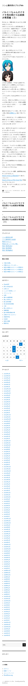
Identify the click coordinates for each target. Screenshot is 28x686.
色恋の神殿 (7, 321)
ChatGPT (6, 284)
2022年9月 (7, 473)
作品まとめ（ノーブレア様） (10, 244)
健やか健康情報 (8, 297)
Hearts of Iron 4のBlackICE (10, 175)
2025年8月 (7, 397)
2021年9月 (7, 499)
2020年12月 (7, 518)
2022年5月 (7, 482)
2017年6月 (7, 609)
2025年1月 (7, 412)
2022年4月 (7, 484)
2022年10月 (7, 471)
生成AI (6, 319)
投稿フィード (7, 671)
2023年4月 (7, 458)
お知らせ (6, 288)
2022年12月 (7, 466)
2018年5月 (7, 585)
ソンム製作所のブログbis (12, 5)
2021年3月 (7, 512)
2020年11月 (7, 520)
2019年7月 (7, 555)
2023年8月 (7, 449)
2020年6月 (7, 531)
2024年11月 (7, 417)
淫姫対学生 (7, 317)
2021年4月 (7, 510)
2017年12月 (7, 596)
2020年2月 (7, 540)
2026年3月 (7, 382)
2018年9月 (7, 577)
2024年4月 (7, 432)
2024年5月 (7, 430)
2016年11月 (7, 624)
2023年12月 (7, 440)
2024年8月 (7, 423)
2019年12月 (7, 544)
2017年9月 (7, 603)
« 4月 (6, 360)
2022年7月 (7, 477)
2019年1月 (7, 568)
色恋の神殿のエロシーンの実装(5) (13, 269)
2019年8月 (7, 553)
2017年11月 (7, 598)
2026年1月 (7, 386)
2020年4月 (7, 536)
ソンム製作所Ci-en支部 (9, 239)
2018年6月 (7, 583)
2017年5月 (7, 611)
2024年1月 (7, 438)
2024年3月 (7, 434)
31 (17, 357)
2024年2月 (7, 436)
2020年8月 (7, 527)
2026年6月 (7, 376)
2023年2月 (7, 462)
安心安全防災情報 (9, 304)
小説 (5, 306)
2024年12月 (7, 415)
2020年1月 (7, 542)
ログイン (6, 668)
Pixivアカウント (6, 241)
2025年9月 (7, 395)
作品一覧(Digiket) (7, 250)
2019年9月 (7, 551)
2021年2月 (7, 514)
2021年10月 (7, 497)
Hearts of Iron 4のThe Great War (12, 180)
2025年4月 (7, 406)
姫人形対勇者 (7, 301)
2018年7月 (7, 581)
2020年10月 (7, 523)
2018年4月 (7, 588)
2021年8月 (7, 501)
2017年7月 (7, 607)
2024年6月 (7, 427)
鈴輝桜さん (13, 113)
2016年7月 (7, 633)
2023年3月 (7, 460)
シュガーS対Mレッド (10, 291)
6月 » (21, 360)
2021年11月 (7, 495)
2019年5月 (7, 559)
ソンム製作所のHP (7, 237)
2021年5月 (7, 508)
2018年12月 (7, 570)
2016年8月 (7, 631)
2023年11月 (7, 443)
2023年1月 (7, 464)
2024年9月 (7, 421)
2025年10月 (7, 393)
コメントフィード (9, 673)
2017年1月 (7, 620)
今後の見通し (7, 263)
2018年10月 (7, 575)
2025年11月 (7, 391)
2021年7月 (7, 503)
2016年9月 (7, 629)
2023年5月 (7, 456)
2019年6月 (7, 557)
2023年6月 (7, 453)
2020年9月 (7, 525)
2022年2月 (7, 488)
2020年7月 (7, 529)
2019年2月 (7, 566)
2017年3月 (7, 616)
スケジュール (7, 293)
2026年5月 (7, 378)
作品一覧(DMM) (7, 248)
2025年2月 (7, 410)
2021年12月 (7, 492)
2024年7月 (7, 425)
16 (14, 350)
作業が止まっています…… (11, 265)
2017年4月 (7, 613)
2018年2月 (7, 592)
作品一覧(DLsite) (7, 246)
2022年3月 (7, 486)
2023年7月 (7, 451)
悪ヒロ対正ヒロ (8, 308)
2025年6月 (7, 402)
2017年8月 (7, 605)
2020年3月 (7, 538)
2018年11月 (7, 572)
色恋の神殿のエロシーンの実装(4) (13, 271)
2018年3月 (7, 590)
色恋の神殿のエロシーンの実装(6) (13, 267)
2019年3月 (7, 564)
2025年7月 (7, 399)
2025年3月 (7, 408)
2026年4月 (7, 380)
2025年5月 (7, 404)
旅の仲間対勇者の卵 (9, 312)
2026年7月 (7, 373)
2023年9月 (7, 447)
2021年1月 (7, 516)
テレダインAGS (8, 190)
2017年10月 (7, 601)
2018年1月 (7, 594)
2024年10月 (7, 419)
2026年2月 (7, 384)
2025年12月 (7, 389)
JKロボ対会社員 (8, 286)
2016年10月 (7, 626)
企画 (5, 295)
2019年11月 (7, 546)
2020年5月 (7, 533)
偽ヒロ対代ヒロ (8, 299)
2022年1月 (7, 490)
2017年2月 (7, 618)
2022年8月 (7, 475)
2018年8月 (7, 579)
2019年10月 (7, 549)
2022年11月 (7, 469)
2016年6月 (7, 635)
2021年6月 (7, 505)
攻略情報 (6, 310)
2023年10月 (7, 445)
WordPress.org (8, 675)
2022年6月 (7, 479)
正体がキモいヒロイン (10, 314)
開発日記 (8, 192)
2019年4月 (7, 562)
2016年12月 (7, 622)
